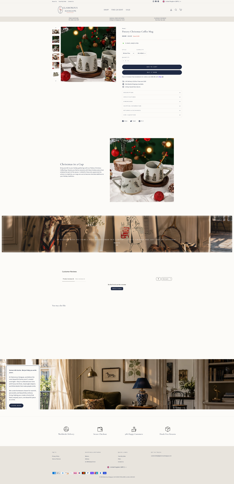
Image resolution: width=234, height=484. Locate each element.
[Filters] (158, 278)
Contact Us (71, 1)
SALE (128, 10)
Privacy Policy (55, 456)
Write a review (117, 289)
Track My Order (62, 1)
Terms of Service (56, 459)
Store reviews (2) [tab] (80, 279)
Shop (106, 10)
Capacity (140, 50)
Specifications (130, 97)
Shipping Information (132, 106)
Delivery (87, 459)
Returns (87, 456)
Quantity (126, 57)
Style (124, 50)
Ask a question (130, 115)
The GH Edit (117, 10)
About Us (54, 1)
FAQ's (119, 459)
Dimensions (128, 101)
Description (128, 92)
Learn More (16, 405)
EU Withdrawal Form (90, 462)
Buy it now (152, 72)
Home (123, 28)
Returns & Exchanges (132, 110)
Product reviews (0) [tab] (68, 279)
